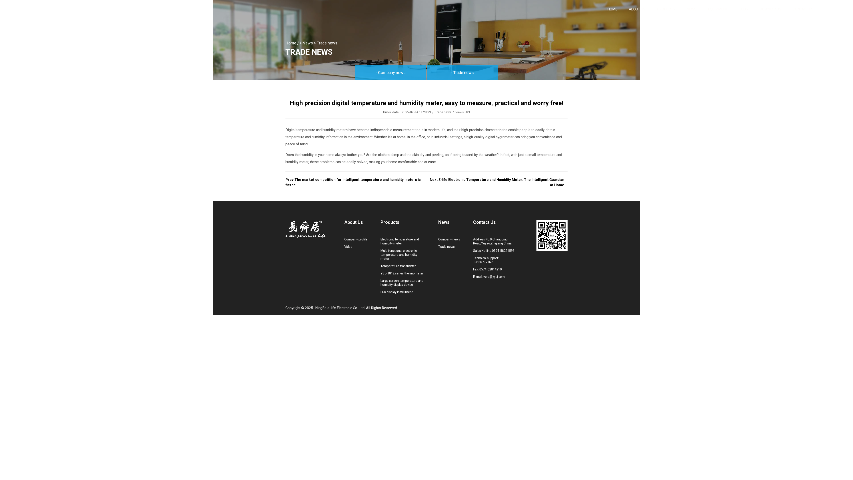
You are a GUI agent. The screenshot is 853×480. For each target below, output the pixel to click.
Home (612, 9)
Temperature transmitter (398, 266)
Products (666, 9)
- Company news (391, 72)
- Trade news (462, 72)
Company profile (355, 239)
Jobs (743, 9)
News (691, 9)
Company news (449, 239)
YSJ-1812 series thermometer (402, 273)
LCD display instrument (397, 292)
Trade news (327, 43)
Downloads (770, 9)
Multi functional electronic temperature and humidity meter (399, 254)
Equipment (718, 9)
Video (348, 246)
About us (637, 9)
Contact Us (803, 9)
